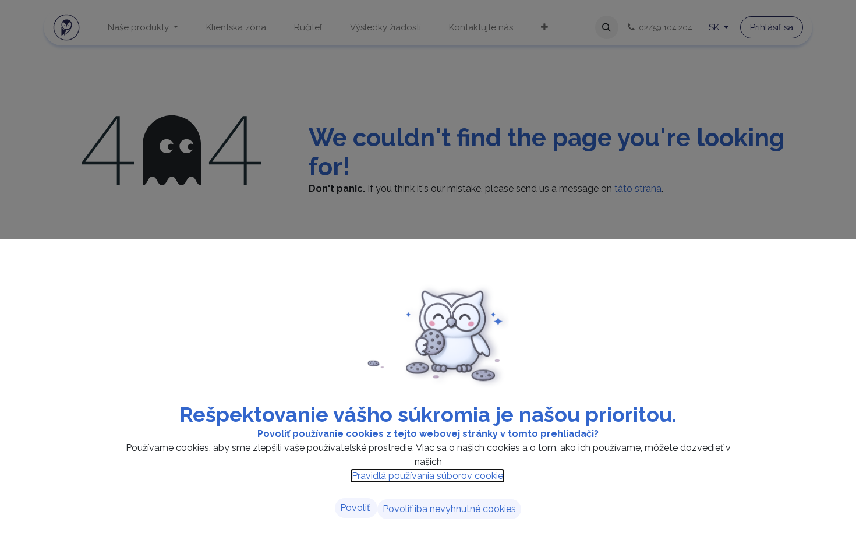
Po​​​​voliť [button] (356, 507)
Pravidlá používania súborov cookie (427, 475)
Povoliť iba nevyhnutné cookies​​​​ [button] (449, 508)
